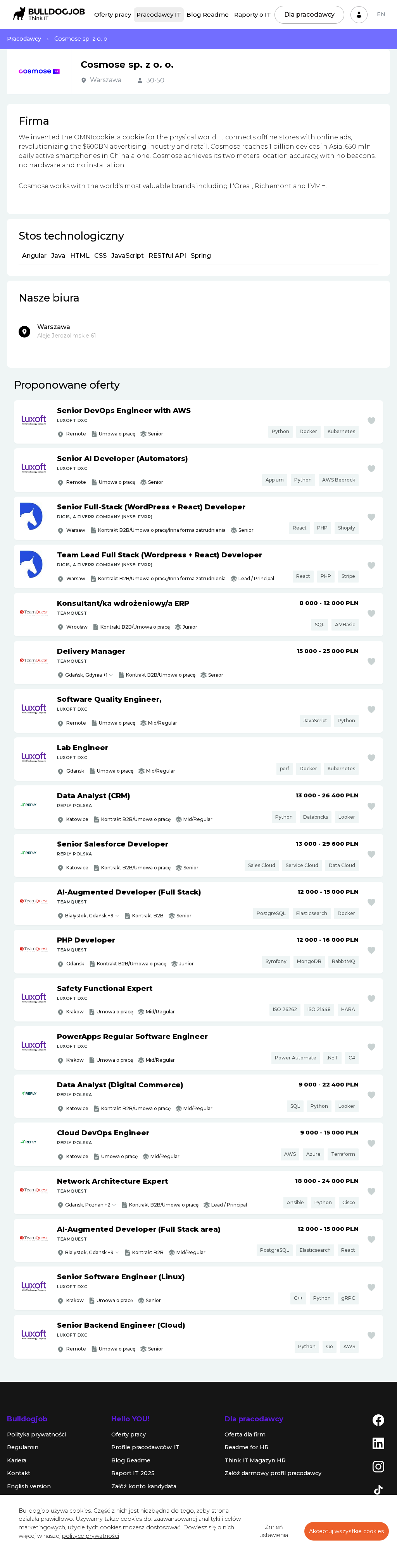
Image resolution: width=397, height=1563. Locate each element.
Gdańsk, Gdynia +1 (86, 675)
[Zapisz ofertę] (371, 420)
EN (381, 14)
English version (29, 1486)
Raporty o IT (252, 14)
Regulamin (22, 1447)
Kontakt (18, 1473)
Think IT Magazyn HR (255, 1460)
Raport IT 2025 (133, 1473)
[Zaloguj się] (359, 14)
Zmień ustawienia (273, 1531)
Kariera (16, 1460)
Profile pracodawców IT (145, 1447)
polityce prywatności (90, 1535)
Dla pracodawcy (309, 14)
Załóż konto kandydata (143, 1486)
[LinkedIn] (378, 1442)
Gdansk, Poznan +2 (87, 1205)
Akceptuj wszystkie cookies (346, 1531)
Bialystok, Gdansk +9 (89, 1252)
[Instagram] (378, 1466)
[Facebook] (378, 1419)
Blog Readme (207, 14)
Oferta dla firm (245, 1434)
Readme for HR (246, 1447)
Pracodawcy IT (158, 14)
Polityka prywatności (36, 1434)
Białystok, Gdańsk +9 (89, 916)
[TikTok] (378, 1489)
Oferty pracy (112, 14)
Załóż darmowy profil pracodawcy (272, 1473)
